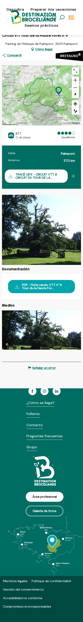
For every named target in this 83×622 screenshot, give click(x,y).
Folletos (33, 413)
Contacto (34, 425)
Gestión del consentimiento (23, 589)
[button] (62, 17)
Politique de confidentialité (51, 581)
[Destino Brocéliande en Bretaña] (30, 17)
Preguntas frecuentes (44, 436)
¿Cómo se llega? (40, 402)
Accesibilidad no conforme (22, 598)
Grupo (31, 447)
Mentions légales (15, 581)
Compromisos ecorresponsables (27, 606)
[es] (71, 18)
